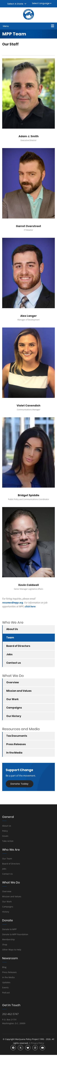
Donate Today (19, 783)
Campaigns (14, 707)
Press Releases (16, 744)
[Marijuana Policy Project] (28, 19)
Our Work (12, 699)
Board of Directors (18, 646)
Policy (5, 830)
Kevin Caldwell (28, 585)
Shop (4, 944)
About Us (12, 629)
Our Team (7, 858)
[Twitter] (20, 1047)
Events (5, 987)
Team (10, 637)
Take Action (7, 841)
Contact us (13, 663)
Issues (5, 836)
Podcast (6, 992)
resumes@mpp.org (12, 602)
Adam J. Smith (29, 136)
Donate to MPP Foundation (15, 934)
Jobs (9, 654)
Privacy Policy (37, 1043)
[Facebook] (13, 1047)
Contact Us (7, 873)
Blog (4, 967)
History (5, 911)
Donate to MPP (9, 929)
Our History (13, 716)
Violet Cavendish (28, 405)
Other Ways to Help (11, 949)
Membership (8, 939)
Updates (6, 982)
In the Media (14, 752)
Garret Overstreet (28, 226)
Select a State (15, 4)
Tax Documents (16, 736)
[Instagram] (35, 1047)
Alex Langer (28, 316)
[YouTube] (42, 1047)
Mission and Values (19, 691)
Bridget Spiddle (28, 495)
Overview (12, 682)
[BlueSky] (27, 1047)
